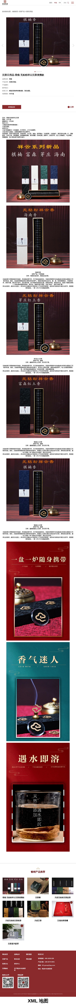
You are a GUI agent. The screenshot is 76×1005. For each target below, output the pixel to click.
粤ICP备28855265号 (57, 994)
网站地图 (29, 959)
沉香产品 (5, 959)
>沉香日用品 (29, 11)
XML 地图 (38, 1000)
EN (60, 2)
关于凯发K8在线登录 (20, 969)
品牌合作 (17, 954)
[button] (35, 71)
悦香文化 (5, 963)
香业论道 (17, 959)
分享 (72, 107)
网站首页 (5, 954)
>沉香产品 (21, 11)
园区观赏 (29, 954)
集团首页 (15, 11)
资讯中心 (17, 963)
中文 (55, 2)
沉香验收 (5, 968)
